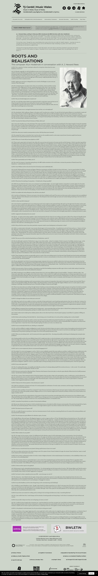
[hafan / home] (83, 7)
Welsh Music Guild (54, 27)
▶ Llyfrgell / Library (56, 559)
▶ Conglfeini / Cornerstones (45, 552)
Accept (91, 573)
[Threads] (64, 8)
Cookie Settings (82, 573)
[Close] (96, 573)
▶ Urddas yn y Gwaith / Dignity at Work (20, 556)
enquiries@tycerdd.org (79, 3)
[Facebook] (69, 8)
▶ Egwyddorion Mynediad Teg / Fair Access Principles (74, 552)
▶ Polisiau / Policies (16, 552)
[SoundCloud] (73, 8)
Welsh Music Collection (67, 29)
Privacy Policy (44, 574)
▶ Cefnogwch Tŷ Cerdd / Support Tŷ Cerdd (76, 559)
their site (51, 29)
